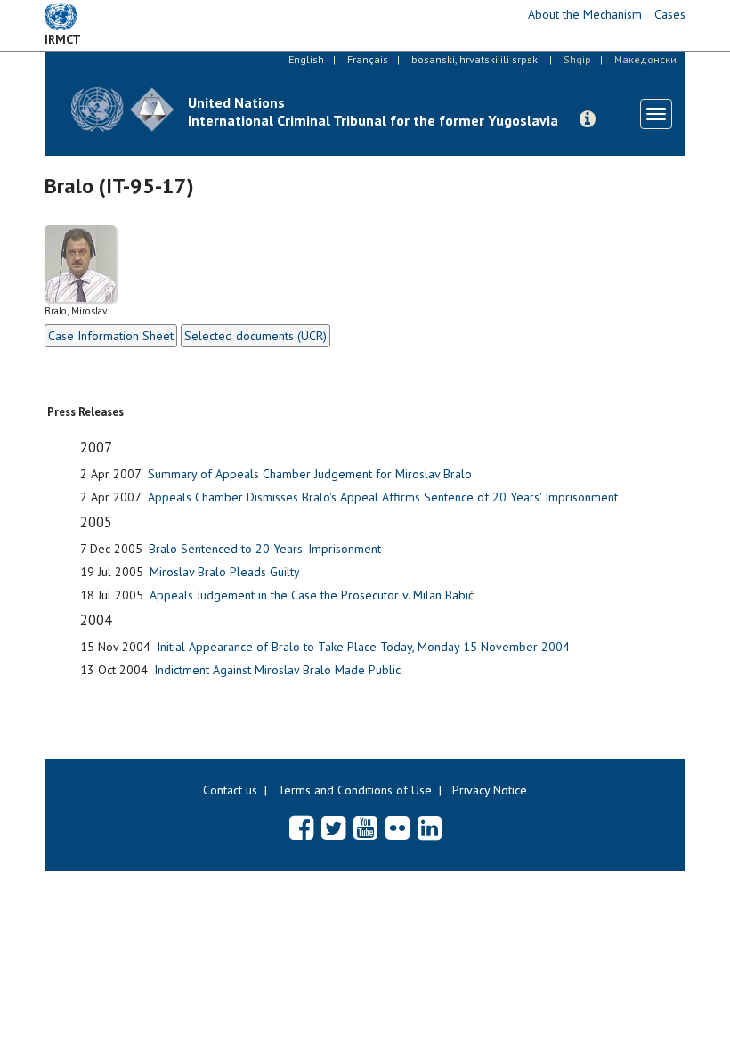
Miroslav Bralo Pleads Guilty (225, 572)
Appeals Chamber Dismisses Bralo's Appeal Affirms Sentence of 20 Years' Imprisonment (383, 497)
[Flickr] (397, 827)
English (306, 59)
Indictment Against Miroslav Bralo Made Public (277, 670)
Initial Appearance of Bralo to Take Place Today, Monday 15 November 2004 (363, 647)
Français (367, 59)
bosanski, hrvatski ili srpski (475, 59)
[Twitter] (333, 827)
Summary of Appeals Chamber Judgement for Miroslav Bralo (310, 474)
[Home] (123, 109)
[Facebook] (301, 827)
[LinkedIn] (430, 827)
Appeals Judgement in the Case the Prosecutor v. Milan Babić (312, 595)
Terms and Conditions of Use (355, 790)
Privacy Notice (489, 790)
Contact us (230, 790)
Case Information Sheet (111, 336)
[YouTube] (365, 827)
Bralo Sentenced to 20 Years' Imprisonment (265, 549)
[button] (588, 119)
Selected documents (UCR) (255, 336)
